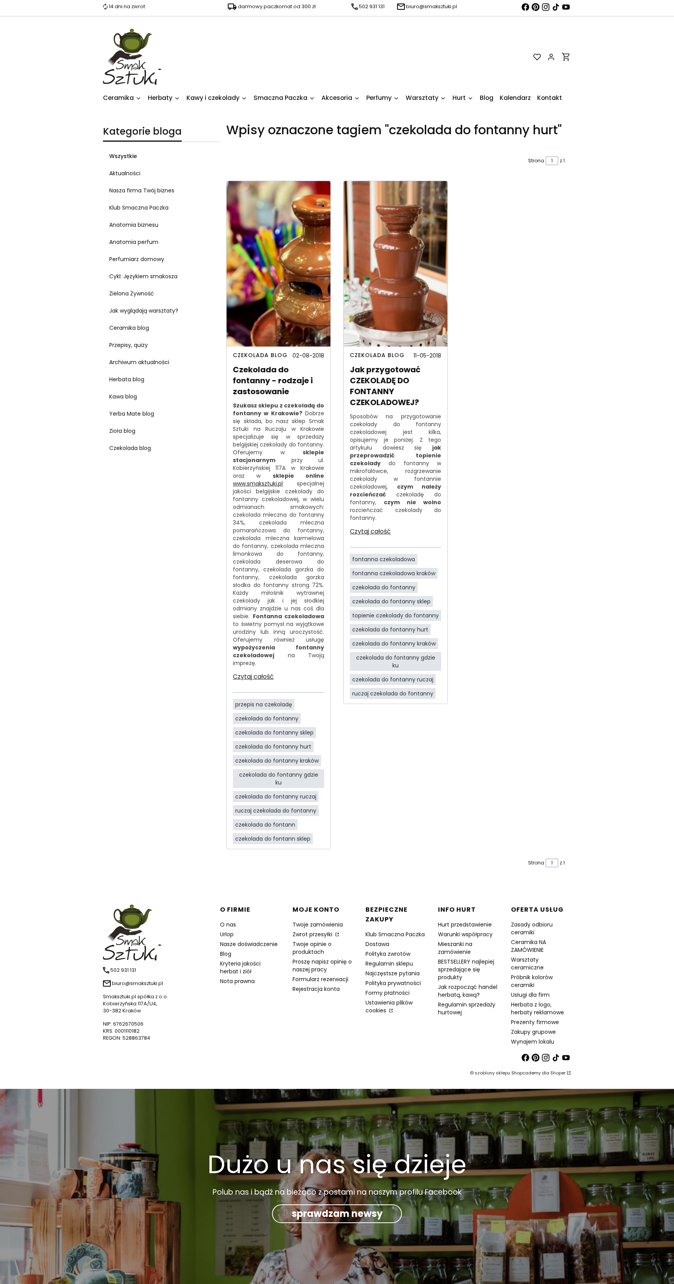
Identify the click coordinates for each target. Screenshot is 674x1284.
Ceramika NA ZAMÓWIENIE (528, 946)
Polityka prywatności (393, 983)
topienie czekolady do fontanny (395, 615)
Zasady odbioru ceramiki (532, 928)
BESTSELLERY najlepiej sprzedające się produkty (466, 969)
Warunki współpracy (465, 934)
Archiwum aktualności (139, 362)
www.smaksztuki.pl (258, 483)
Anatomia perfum (133, 242)
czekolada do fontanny (266, 718)
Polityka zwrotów (387, 954)
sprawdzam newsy (337, 1213)
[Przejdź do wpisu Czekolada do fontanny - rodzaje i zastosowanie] (278, 264)
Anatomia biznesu (133, 225)
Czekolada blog (130, 448)
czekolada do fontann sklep (272, 839)
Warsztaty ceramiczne (527, 963)
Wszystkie (123, 156)
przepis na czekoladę (263, 704)
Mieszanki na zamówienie (455, 948)
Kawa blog (123, 396)
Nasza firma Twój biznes (141, 190)
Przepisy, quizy (128, 345)
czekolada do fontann (265, 825)
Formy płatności (387, 993)
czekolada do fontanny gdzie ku (278, 778)
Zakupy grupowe (533, 1032)
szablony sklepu (492, 1073)
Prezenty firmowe (535, 1022)
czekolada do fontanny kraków (277, 761)
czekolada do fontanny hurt (273, 746)
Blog (225, 954)
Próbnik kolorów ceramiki (532, 981)
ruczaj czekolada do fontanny (275, 811)
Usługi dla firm (530, 995)
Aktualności (124, 173)
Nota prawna (237, 981)
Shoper (558, 1073)
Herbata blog (126, 379)
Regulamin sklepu (389, 963)
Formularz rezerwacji (320, 979)
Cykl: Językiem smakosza (143, 276)
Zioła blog (122, 431)
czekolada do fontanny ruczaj (275, 796)
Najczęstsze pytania (392, 973)
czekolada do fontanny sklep (274, 732)
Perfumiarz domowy (136, 259)
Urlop (227, 934)
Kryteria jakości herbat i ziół (240, 967)
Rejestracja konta (316, 989)
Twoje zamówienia (318, 924)
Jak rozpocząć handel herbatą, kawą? (467, 991)
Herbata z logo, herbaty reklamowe (537, 1008)
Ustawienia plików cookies (389, 1006)
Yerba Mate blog (131, 414)
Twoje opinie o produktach (312, 948)
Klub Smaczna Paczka (138, 208)
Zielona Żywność (131, 293)
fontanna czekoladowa (383, 559)
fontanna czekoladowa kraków (393, 573)
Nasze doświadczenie (249, 944)
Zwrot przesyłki (313, 934)
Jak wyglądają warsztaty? (143, 311)
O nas (228, 924)
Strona (536, 160)
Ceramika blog (129, 328)
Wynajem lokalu (532, 1042)
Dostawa (377, 944)
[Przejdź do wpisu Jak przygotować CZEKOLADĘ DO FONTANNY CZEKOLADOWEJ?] (395, 264)
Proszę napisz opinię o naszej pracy (322, 965)
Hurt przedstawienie (465, 924)
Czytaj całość (253, 676)
